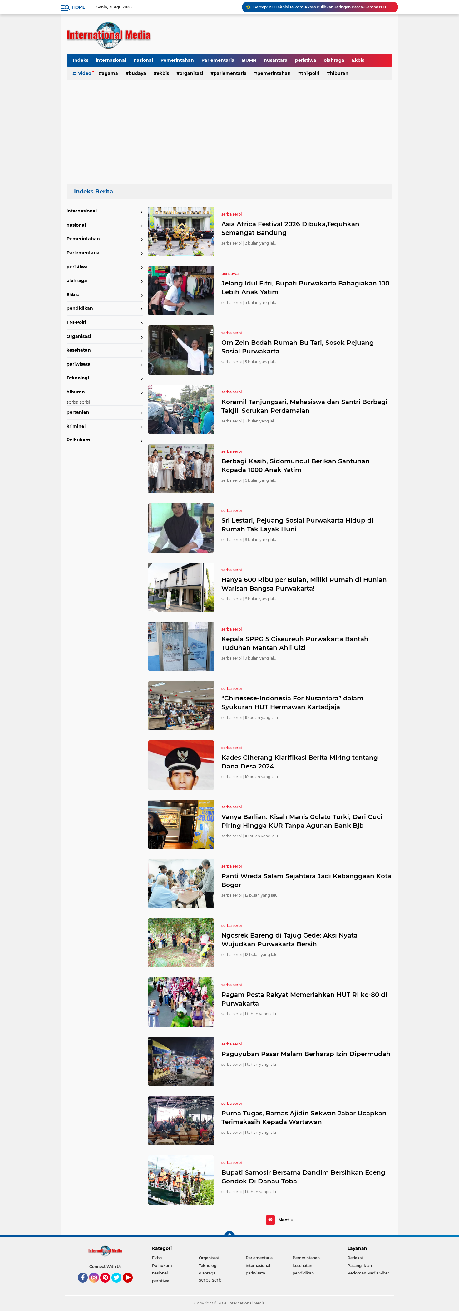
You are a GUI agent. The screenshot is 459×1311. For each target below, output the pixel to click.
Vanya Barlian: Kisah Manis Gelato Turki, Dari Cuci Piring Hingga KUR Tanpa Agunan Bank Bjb (302, 821)
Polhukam (78, 440)
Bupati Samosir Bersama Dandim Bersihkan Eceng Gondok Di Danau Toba (303, 1177)
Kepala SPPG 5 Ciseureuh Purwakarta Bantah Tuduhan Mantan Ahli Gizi (294, 643)
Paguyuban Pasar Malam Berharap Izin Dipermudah (306, 1054)
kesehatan (79, 350)
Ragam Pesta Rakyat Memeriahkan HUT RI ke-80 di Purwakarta (304, 999)
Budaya (137, 73)
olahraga (334, 60)
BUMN (249, 60)
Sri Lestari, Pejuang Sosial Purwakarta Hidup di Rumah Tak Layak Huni (297, 525)
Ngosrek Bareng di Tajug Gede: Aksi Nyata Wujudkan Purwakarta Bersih (289, 940)
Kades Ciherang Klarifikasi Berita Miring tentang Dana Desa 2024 (299, 762)
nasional (143, 60)
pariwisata (79, 364)
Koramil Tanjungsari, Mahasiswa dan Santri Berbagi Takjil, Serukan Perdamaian (304, 406)
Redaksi (355, 1257)
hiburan (339, 73)
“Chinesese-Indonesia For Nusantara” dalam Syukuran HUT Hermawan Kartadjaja (292, 702)
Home (78, 7)
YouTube (132, 1285)
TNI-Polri (310, 73)
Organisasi (191, 73)
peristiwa (305, 60)
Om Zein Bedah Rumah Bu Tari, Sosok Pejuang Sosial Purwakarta (297, 347)
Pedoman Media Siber (368, 1273)
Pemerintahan (177, 60)
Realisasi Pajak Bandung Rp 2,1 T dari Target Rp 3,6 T (302, 7)
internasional (111, 60)
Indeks (80, 60)
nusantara (276, 60)
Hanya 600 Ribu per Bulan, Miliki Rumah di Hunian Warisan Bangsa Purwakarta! (304, 584)
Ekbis (358, 60)
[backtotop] (229, 1236)
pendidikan (80, 308)
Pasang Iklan (360, 1265)
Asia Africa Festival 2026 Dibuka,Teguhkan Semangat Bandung (290, 228)
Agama (110, 73)
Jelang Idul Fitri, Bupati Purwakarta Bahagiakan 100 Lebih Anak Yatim (305, 288)
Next (284, 1220)
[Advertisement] (229, 129)
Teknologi (78, 378)
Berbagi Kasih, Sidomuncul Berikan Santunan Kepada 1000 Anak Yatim (295, 465)
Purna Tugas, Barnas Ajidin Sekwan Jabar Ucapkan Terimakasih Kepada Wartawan (304, 1117)
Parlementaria (217, 60)
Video (84, 73)
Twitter (119, 1285)
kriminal (76, 426)
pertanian (78, 412)
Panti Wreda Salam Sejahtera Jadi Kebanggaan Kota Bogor (306, 880)
